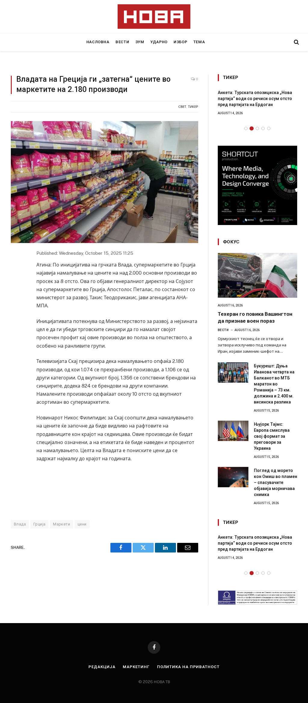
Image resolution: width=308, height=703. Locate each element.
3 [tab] (257, 128)
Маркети (61, 524)
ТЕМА (199, 42)
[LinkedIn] (16, 295)
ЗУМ (139, 42)
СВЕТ (182, 106)
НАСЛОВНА (97, 42)
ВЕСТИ (122, 42)
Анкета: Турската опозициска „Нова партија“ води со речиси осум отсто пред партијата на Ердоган (255, 98)
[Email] (16, 308)
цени (82, 524)
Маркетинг (136, 667)
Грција (39, 524)
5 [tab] (269, 128)
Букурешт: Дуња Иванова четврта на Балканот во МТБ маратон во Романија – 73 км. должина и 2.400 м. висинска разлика (274, 384)
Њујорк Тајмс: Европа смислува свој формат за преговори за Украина (272, 436)
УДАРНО (159, 42)
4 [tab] (263, 128)
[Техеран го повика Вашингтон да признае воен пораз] (257, 275)
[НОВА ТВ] (154, 16)
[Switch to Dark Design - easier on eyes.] (286, 42)
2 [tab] (251, 128)
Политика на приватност (188, 667)
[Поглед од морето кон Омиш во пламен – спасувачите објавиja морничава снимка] (233, 477)
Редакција (101, 667)
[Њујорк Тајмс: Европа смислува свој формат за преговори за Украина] (233, 431)
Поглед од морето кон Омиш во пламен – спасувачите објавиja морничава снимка (275, 482)
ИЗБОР (180, 42)
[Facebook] (16, 268)
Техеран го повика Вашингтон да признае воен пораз (255, 317)
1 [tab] (246, 128)
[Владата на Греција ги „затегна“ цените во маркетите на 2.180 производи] (104, 182)
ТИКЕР (193, 106)
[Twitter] (16, 282)
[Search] (296, 42)
